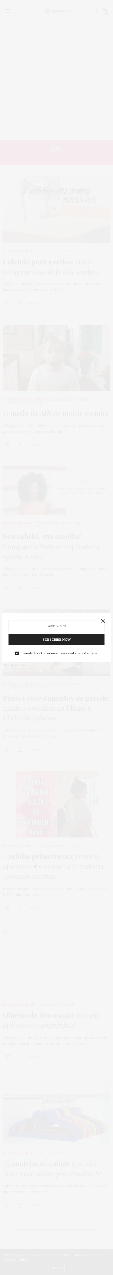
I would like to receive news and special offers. (59, 653)
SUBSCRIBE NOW (57, 639)
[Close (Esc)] (103, 621)
